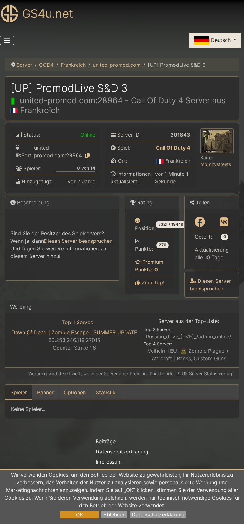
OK (79, 514)
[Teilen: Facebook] (200, 222)
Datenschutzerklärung (158, 514)
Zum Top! (152, 282)
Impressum (109, 462)
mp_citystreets (215, 164)
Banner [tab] (45, 392)
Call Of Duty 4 (173, 148)
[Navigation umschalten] (7, 40)
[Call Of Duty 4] (151, 148)
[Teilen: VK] (224, 222)
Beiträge (106, 441)
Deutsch (220, 40)
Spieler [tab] (18, 392)
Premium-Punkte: (150, 266)
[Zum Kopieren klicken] (87, 155)
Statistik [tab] (106, 392)
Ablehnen (114, 514)
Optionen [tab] (75, 392)
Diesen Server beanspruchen (78, 241)
